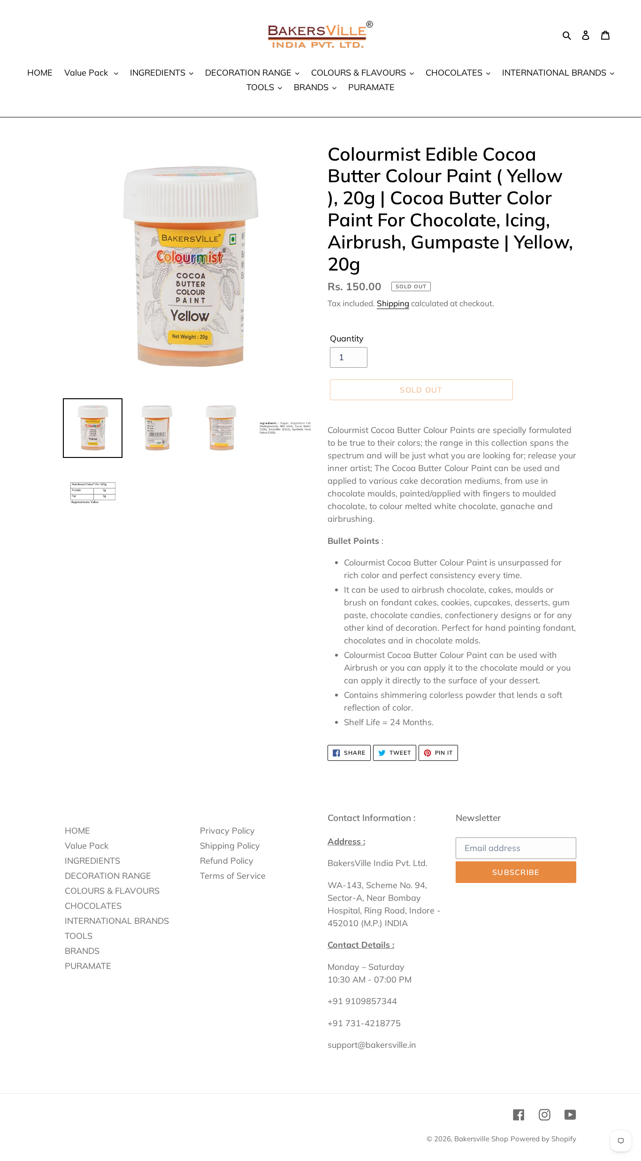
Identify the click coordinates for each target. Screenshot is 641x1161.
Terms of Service (233, 875)
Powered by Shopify (543, 1138)
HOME (77, 830)
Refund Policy (226, 860)
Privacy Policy (227, 830)
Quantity (347, 338)
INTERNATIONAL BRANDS (117, 920)
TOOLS (78, 935)
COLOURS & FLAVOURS (112, 890)
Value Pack (86, 845)
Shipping (393, 303)
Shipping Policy (230, 845)
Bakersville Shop (481, 1138)
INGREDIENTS (92, 860)
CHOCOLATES (93, 905)
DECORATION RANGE (108, 875)
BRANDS (82, 950)
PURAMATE (88, 965)
